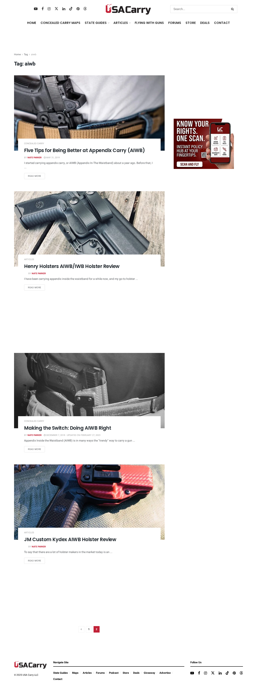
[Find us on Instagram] (49, 9)
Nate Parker (35, 157)
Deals (136, 673)
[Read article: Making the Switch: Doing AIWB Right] (89, 390)
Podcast (113, 673)
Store (126, 673)
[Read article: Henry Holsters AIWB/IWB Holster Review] (89, 229)
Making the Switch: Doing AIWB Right (67, 428)
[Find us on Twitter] (56, 8)
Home (31, 23)
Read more (36, 176)
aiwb (33, 54)
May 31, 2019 (53, 157)
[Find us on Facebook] (43, 9)
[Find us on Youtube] (36, 9)
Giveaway (149, 673)
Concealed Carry (34, 143)
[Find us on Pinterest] (78, 9)
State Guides (60, 673)
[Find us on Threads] (85, 8)
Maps (75, 673)
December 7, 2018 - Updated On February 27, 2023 (73, 435)
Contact (222, 23)
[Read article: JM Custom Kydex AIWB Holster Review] (89, 502)
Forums (100, 673)
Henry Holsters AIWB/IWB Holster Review (71, 266)
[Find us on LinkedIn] (63, 9)
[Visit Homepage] (128, 9)
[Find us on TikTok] (70, 8)
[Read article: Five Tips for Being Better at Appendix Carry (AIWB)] (89, 113)
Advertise (165, 673)
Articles (29, 259)
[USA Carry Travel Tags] (204, 144)
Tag (26, 54)
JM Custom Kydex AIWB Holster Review (70, 539)
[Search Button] (233, 9)
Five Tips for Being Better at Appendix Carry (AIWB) (84, 150)
